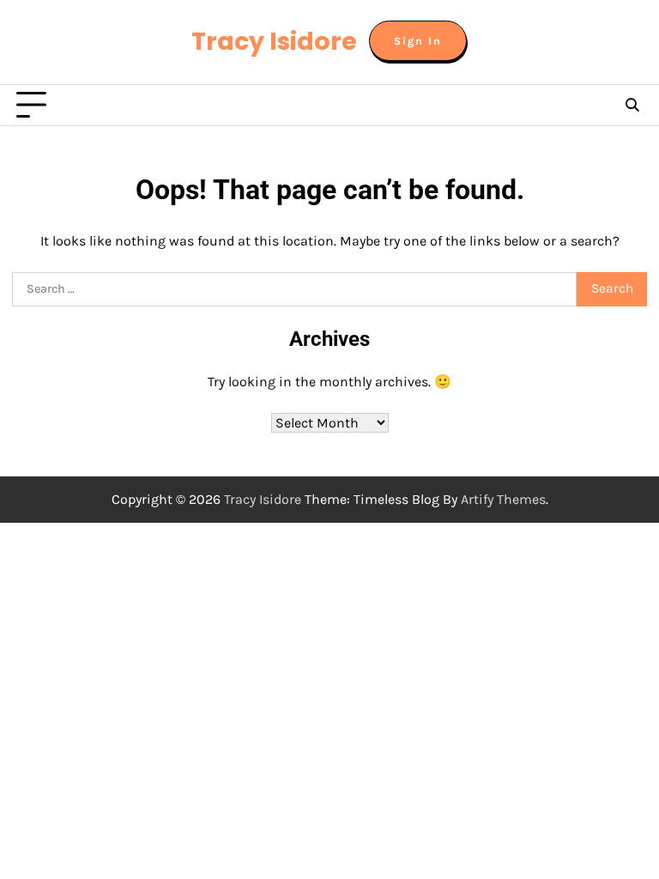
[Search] (631, 105)
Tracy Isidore (274, 41)
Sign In (418, 40)
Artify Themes (503, 499)
